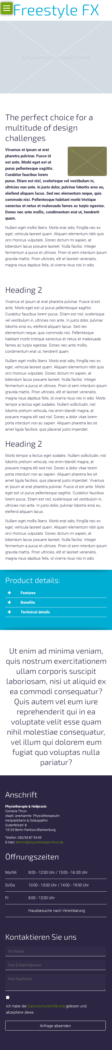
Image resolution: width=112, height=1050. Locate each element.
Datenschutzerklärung (46, 1006)
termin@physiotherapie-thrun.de (39, 842)
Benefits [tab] (27, 602)
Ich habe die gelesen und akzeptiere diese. (46, 1009)
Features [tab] (28, 593)
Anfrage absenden (55, 1026)
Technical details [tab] (35, 612)
